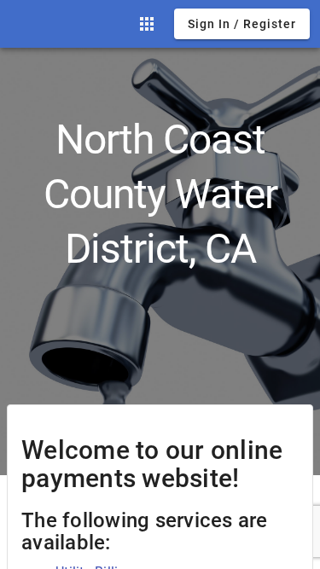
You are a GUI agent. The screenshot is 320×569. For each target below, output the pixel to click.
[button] (146, 23)
